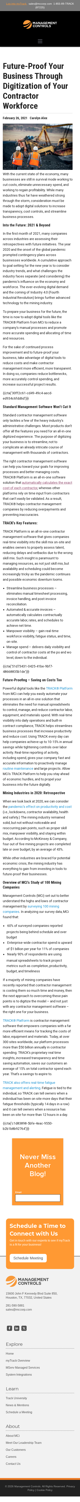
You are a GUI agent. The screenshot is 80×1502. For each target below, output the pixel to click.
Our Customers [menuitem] (16, 1449)
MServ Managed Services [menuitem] (23, 1367)
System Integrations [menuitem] (19, 1374)
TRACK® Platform (59, 688)
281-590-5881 (15, 1305)
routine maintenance (18, 768)
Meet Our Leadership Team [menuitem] (23, 1442)
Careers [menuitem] (11, 1456)
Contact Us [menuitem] (13, 1463)
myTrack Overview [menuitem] (18, 1360)
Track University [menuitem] (16, 1398)
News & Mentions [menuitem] (17, 1405)
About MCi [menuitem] (13, 1435)
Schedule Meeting (28, 1258)
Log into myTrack (16, 3)
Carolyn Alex (38, 118)
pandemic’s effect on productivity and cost (40, 807)
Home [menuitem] (10, 1353)
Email (18, 1192)
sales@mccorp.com (19, 1309)
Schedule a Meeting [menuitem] (19, 1412)
